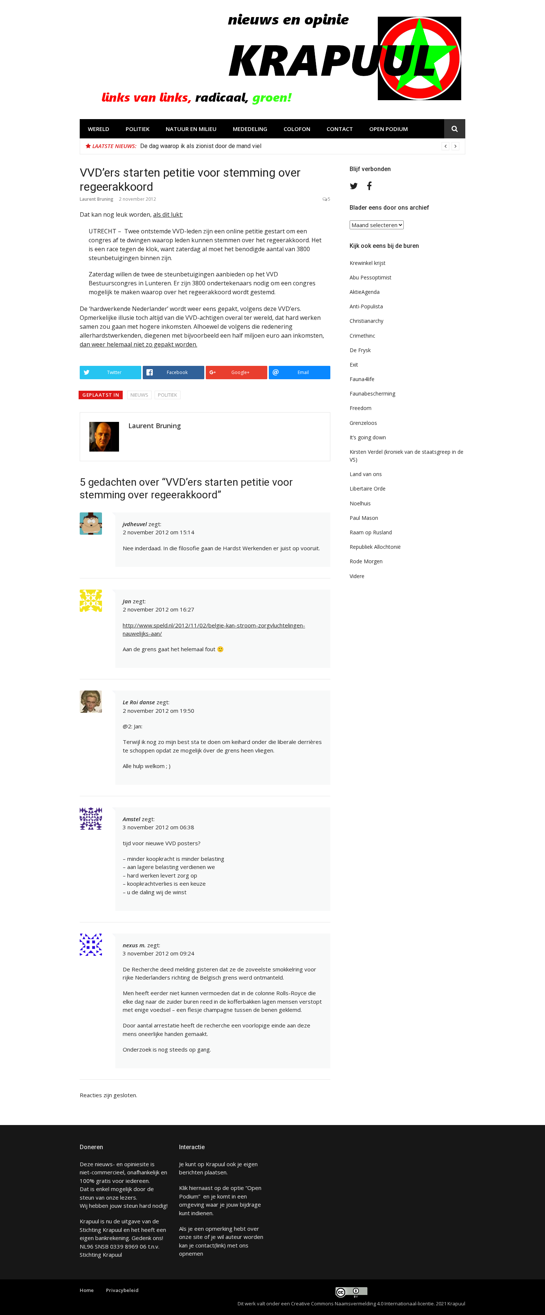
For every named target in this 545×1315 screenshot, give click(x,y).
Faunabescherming (372, 393)
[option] (299, 146)
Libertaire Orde (368, 488)
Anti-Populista (366, 306)
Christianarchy (366, 320)
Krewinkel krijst (368, 262)
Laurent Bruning (96, 199)
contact (204, 1245)
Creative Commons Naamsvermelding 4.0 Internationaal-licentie (362, 1303)
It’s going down (368, 437)
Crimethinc (362, 335)
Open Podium (388, 128)
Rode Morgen (366, 561)
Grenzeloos (363, 422)
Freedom (360, 407)
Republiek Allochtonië (375, 546)
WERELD (98, 128)
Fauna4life (362, 379)
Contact (340, 128)
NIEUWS (139, 394)
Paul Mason (364, 517)
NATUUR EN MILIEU (191, 128)
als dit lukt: (168, 214)
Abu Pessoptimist (371, 277)
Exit (354, 364)
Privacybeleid (122, 1290)
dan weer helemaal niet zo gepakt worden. (138, 344)
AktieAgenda (365, 291)
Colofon (297, 128)
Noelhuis (360, 503)
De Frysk (360, 350)
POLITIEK (137, 128)
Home (87, 1290)
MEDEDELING (250, 128)
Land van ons (366, 474)
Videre (357, 576)
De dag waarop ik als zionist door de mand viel (200, 146)
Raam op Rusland (371, 532)
